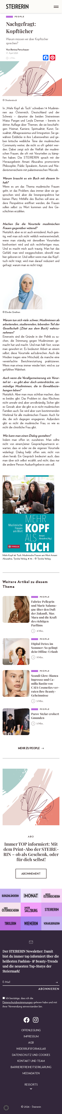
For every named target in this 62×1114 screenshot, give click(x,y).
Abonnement (31, 873)
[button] (6, 1108)
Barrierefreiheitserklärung (31, 1067)
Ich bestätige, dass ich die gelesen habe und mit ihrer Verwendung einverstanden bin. (30, 1002)
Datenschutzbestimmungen (18, 1002)
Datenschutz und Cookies (31, 1055)
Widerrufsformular (31, 1048)
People (19, 17)
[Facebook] (45, 58)
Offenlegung (31, 1030)
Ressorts (31, 1084)
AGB (31, 1042)
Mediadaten (31, 1073)
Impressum (31, 1036)
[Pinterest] (52, 58)
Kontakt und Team (31, 1061)
